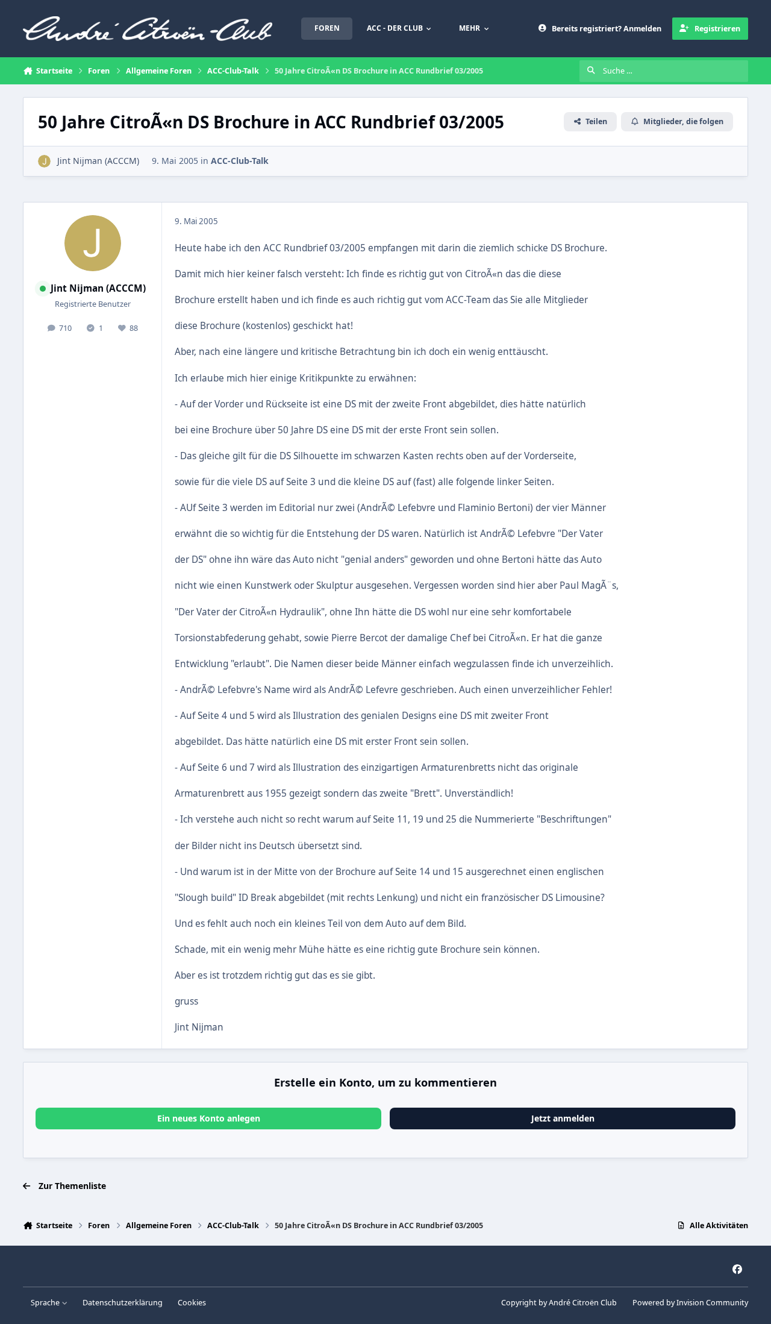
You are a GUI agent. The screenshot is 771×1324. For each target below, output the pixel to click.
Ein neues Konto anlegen (208, 1118)
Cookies (192, 1302)
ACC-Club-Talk (240, 160)
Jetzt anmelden (563, 1118)
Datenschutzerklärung (123, 1302)
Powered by (690, 1302)
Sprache (46, 1302)
